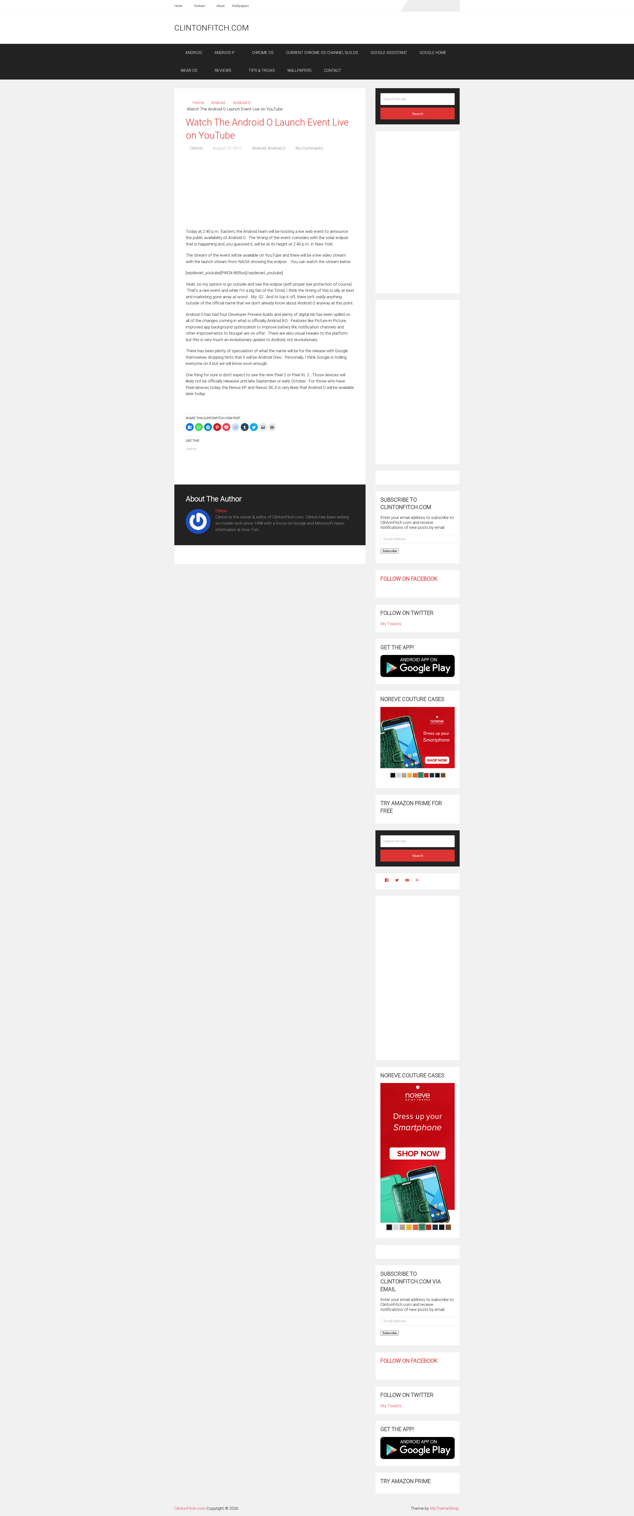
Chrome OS (262, 52)
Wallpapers (240, 6)
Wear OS (189, 70)
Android (193, 52)
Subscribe (389, 551)
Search (417, 114)
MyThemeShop (444, 1508)
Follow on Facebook (409, 579)
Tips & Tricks (261, 70)
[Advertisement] (369, 28)
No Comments (309, 148)
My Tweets (390, 623)
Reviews (222, 70)
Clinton (196, 148)
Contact (199, 6)
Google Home (433, 52)
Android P (224, 52)
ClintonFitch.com (211, 28)
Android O (242, 102)
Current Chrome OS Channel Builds (322, 52)
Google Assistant (388, 52)
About (220, 6)
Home (178, 6)
